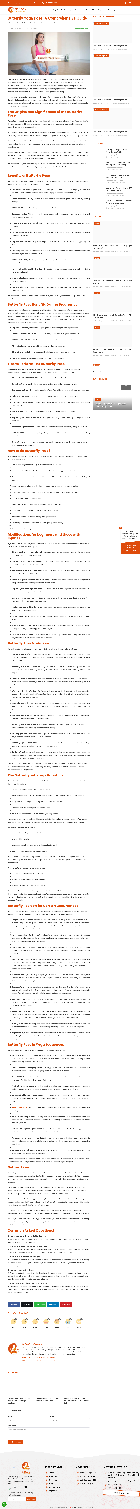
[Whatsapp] (4, 1504)
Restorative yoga (19, 1107)
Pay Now (101, 10)
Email (52, 1416)
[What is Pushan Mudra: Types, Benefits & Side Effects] (49, 1386)
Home (36, 10)
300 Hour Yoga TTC (88, 1480)
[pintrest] (12, 1489)
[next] (128, 387)
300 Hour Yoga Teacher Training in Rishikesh (39, 1361)
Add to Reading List (81, 28)
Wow (79, 1327)
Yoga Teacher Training (62, 10)
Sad (67, 1327)
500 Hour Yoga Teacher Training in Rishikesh (112, 132)
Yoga (11, 28)
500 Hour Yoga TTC (88, 1483)
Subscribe (31, 1499)
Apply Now (79, 10)
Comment (12, 1426)
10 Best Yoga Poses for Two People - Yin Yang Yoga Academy (19, 1400)
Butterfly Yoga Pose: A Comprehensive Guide (119, 151)
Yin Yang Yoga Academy (32, 1344)
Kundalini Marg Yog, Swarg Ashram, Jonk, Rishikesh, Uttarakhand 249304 (123, 1475)
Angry (57, 1327)
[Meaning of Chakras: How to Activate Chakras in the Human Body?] (77, 1386)
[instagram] (18, 1487)
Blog (109, 10)
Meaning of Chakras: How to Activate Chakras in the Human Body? (76, 1400)
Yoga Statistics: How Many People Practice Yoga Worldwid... (119, 176)
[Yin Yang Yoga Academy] (17, 10)
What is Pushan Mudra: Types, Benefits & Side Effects (48, 1399)
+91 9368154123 (51, 3)
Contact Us (90, 10)
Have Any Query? (121, 1493)
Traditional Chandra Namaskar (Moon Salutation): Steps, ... (119, 202)
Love (35, 1327)
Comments (16, 1410)
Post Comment (15, 1442)
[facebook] (10, 1487)
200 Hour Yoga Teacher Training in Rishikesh (39, 1357)
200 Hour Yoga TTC (88, 1476)
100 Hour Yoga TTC (88, 1473)
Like (13, 1327)
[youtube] (25, 1487)
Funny (46, 1327)
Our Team (53, 1480)
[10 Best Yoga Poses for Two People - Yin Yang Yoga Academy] (21, 1386)
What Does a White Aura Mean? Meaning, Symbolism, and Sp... (119, 164)
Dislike (24, 1327)
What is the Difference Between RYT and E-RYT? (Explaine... (119, 189)
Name (10, 1416)
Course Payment (56, 1487)
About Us (45, 10)
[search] (114, 10)
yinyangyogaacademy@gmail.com (24, 3)
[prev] (123, 387)
